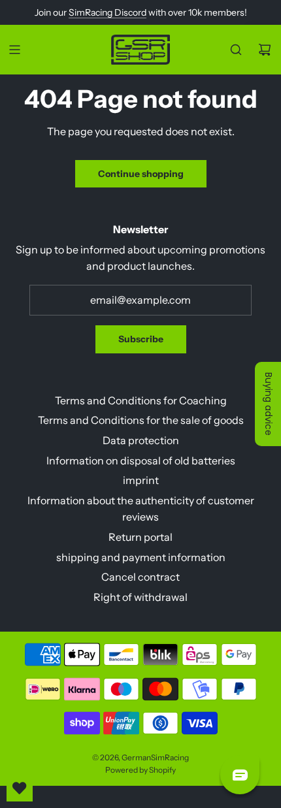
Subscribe (140, 339)
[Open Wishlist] (20, 788)
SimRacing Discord (107, 12)
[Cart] (264, 49)
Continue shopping (141, 174)
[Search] (236, 49)
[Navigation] (14, 49)
